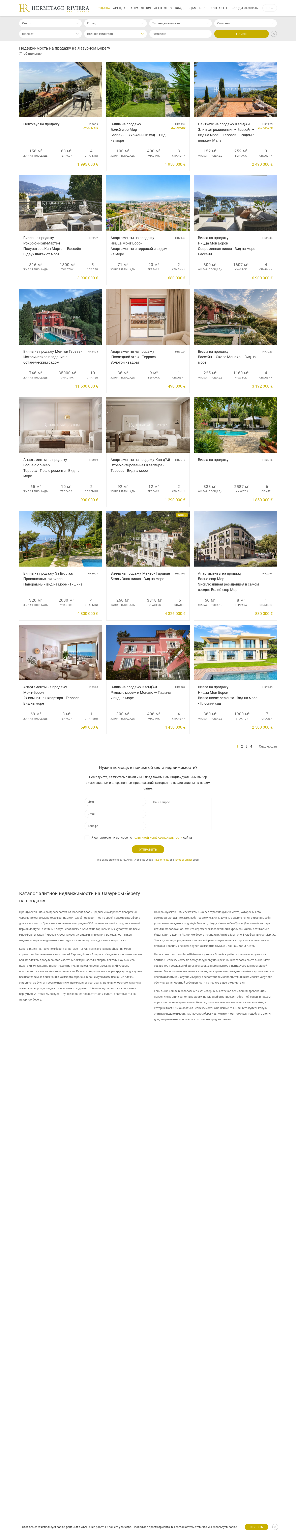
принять (256, 1527)
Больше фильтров (100, 34)
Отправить (148, 849)
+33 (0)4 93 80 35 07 (245, 8)
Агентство (163, 8)
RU (268, 8)
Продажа (102, 8)
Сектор (27, 23)
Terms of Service (183, 859)
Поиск (241, 34)
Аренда (119, 8)
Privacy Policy (161, 859)
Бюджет (27, 34)
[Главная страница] (54, 8)
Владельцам (186, 8)
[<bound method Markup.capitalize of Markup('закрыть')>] (275, 1527)
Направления (139, 8)
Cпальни (223, 23)
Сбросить (274, 34)
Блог (203, 8)
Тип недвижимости (166, 23)
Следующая (268, 746)
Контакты (219, 8)
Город (91, 23)
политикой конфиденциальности (157, 837)
